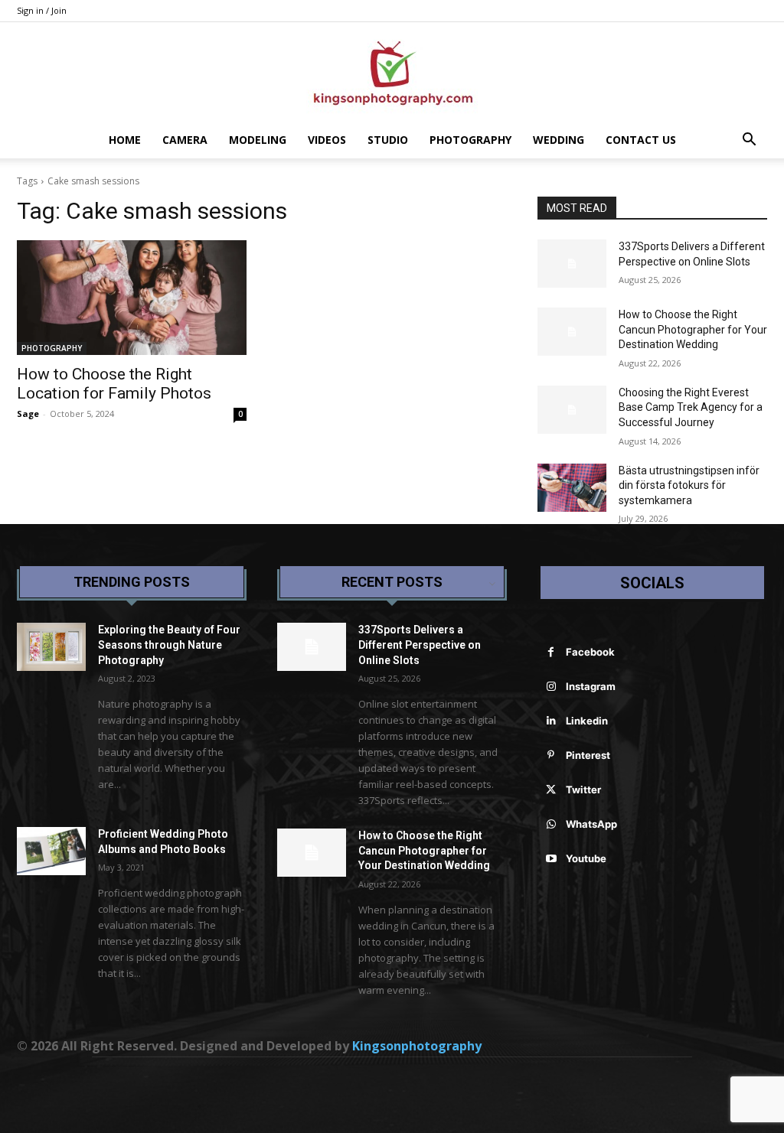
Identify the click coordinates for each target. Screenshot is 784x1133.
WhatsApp (591, 824)
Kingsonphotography (417, 1045)
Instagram (591, 686)
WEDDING (558, 139)
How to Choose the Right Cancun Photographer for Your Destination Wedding (693, 329)
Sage (28, 413)
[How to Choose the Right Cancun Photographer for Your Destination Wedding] (571, 332)
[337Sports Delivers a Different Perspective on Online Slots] (571, 263)
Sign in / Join (42, 10)
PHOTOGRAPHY (470, 139)
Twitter (583, 789)
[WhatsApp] (550, 824)
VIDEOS (327, 139)
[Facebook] (550, 652)
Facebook (590, 652)
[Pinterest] (550, 755)
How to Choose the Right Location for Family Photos (114, 383)
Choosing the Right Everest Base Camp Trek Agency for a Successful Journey (691, 407)
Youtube (586, 858)
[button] (748, 141)
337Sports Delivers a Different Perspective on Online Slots (419, 644)
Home (125, 139)
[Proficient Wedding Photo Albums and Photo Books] (51, 851)
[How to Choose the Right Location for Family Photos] (132, 297)
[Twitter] (550, 789)
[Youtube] (550, 858)
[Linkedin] (550, 721)
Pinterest (588, 755)
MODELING (257, 139)
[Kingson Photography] (392, 73)
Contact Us (641, 139)
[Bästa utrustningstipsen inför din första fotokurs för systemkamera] (571, 488)
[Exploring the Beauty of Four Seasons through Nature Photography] (51, 647)
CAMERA (184, 139)
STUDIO (388, 139)
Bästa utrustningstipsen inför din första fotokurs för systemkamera (689, 485)
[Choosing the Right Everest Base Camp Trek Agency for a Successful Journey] (571, 410)
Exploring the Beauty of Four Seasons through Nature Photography (169, 644)
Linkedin (587, 721)
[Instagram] (550, 686)
